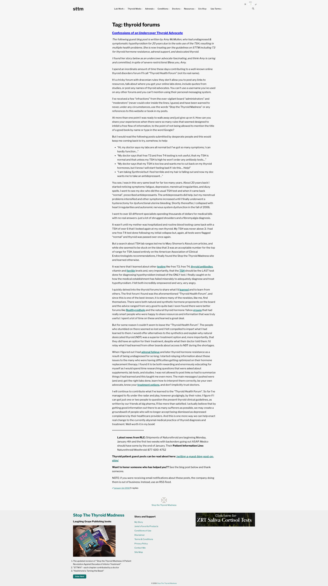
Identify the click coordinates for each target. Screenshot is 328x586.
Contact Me (140, 548)
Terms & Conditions (143, 539)
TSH (182, 270)
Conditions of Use (142, 530)
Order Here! (79, 576)
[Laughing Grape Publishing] (94, 556)
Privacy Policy (141, 543)
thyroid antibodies (202, 266)
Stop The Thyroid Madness (167, 583)
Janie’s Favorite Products (146, 526)
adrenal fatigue (150, 352)
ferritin (131, 270)
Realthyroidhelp (135, 310)
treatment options (148, 384)
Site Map (202, 9)
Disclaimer (139, 535)
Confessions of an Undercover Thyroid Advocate (147, 33)
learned (184, 289)
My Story (138, 522)
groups (197, 310)
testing (161, 266)
